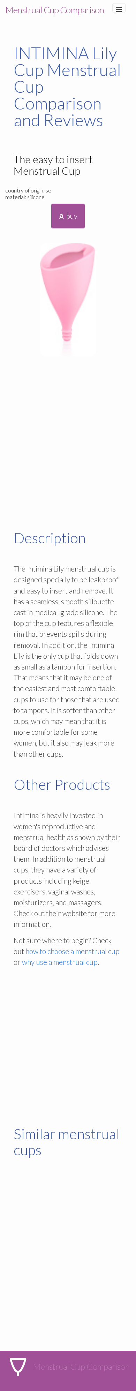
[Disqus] (68, 1262)
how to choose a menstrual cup (72, 951)
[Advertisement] (68, 445)
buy (71, 216)
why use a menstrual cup (60, 962)
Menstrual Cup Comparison (54, 9)
